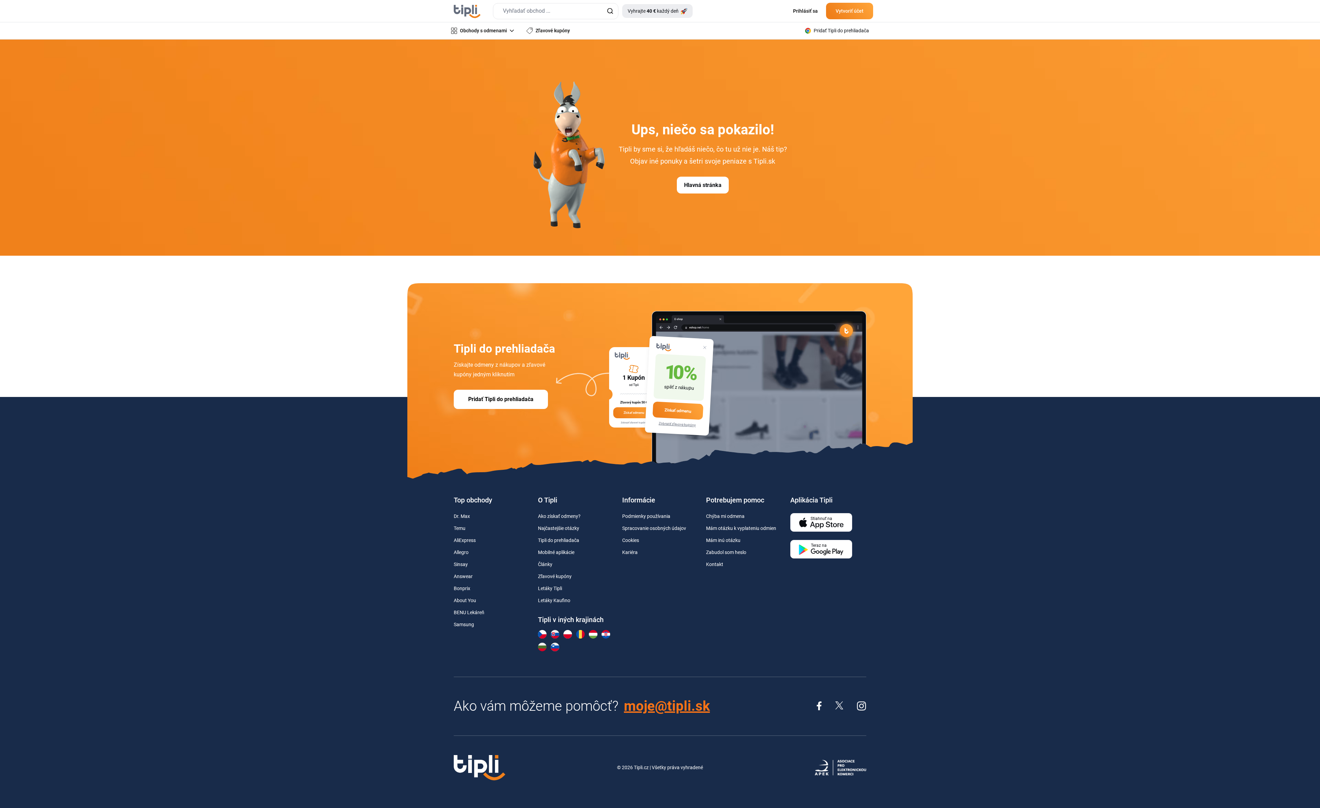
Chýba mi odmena (725, 516)
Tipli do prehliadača (558, 540)
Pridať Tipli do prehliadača (501, 399)
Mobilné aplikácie (556, 552)
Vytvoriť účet (850, 11)
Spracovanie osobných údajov (654, 528)
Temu (459, 528)
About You (465, 600)
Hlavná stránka (703, 185)
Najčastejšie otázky (558, 528)
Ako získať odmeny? (559, 516)
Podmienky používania (646, 516)
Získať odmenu (678, 410)
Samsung (464, 624)
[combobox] (555, 11)
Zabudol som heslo (726, 552)
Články (545, 564)
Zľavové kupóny (555, 576)
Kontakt (714, 564)
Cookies (630, 540)
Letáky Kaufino (554, 600)
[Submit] (610, 11)
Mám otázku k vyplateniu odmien (741, 528)
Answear (463, 576)
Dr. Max (462, 516)
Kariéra (630, 552)
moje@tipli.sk (667, 706)
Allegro (461, 552)
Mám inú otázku (723, 540)
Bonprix (462, 588)
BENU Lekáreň (469, 612)
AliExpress (465, 540)
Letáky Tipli (550, 588)
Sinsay (461, 564)
